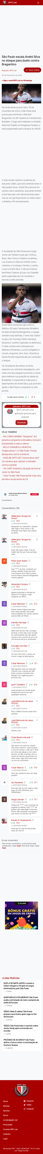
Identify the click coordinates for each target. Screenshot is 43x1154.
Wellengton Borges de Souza (21, 517)
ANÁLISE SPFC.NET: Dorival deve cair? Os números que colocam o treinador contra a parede (20, 461)
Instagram (30, 1109)
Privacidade (7, 1125)
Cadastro (6, 1134)
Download (21, 422)
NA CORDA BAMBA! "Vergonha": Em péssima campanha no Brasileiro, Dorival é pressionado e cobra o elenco (21, 440)
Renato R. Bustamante (21, 820)
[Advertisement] (21, 28)
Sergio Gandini (17, 799)
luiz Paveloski (17, 782)
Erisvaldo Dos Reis (19, 646)
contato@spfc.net (10, 1120)
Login (5, 1139)
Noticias (6, 1106)
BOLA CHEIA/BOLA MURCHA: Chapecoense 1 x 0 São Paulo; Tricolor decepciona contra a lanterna (19, 451)
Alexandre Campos (19, 584)
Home (5, 1101)
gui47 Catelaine (18, 684)
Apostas (6, 1110)
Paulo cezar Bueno (19, 561)
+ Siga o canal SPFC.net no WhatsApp (17, 80)
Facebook (30, 1101)
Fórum (5, 1115)
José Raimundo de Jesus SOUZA (22, 702)
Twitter (29, 1105)
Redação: (9, 70)
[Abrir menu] (38, 2)
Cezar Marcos (17, 767)
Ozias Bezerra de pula (20, 737)
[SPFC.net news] (21, 494)
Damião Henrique (18, 622)
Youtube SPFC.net (10, 1129)
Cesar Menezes (18, 604)
